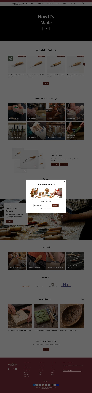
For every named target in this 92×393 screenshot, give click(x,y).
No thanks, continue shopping (46, 208)
